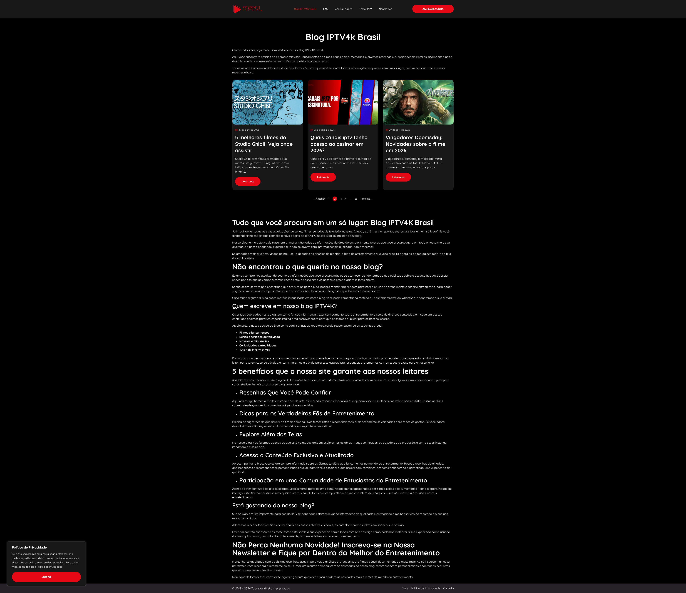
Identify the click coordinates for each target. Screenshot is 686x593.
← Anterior (319, 198)
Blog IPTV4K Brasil (305, 9)
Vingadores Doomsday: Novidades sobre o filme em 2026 (415, 143)
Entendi (46, 577)
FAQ (325, 9)
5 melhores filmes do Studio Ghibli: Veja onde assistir (264, 143)
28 (356, 198)
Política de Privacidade (49, 566)
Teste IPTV (365, 9)
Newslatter (385, 9)
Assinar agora (343, 9)
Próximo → (367, 198)
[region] (46, 564)
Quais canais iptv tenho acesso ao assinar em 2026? (338, 143)
